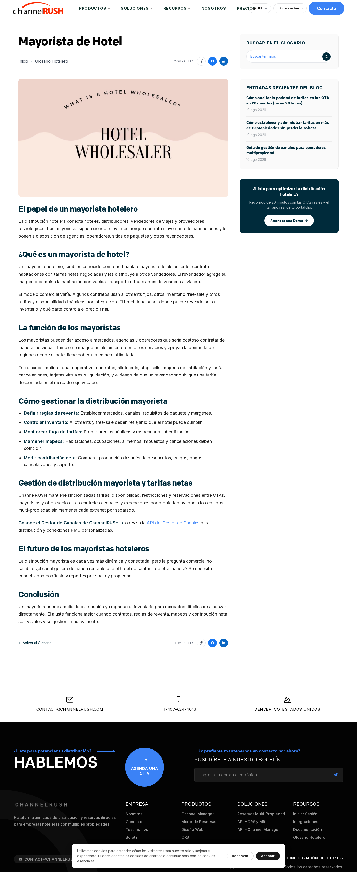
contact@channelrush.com (69, 709)
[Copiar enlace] (201, 61)
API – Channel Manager (258, 829)
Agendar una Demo (286, 220)
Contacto (326, 8)
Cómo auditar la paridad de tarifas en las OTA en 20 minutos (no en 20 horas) (287, 100)
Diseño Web (192, 829)
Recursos (175, 8)
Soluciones (135, 8)
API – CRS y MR (251, 821)
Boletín (132, 837)
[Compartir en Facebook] (212, 61)
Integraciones (305, 821)
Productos (92, 8)
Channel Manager (197, 814)
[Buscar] (326, 56)
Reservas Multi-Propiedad (261, 814)
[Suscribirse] (335, 775)
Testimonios (137, 829)
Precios (246, 8)
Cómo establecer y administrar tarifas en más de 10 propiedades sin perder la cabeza (287, 125)
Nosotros (213, 8)
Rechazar (240, 856)
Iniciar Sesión (305, 814)
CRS (185, 837)
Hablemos (56, 761)
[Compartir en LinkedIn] (223, 61)
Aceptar (268, 856)
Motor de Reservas (198, 821)
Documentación (307, 829)
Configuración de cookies (314, 858)
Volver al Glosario (37, 643)
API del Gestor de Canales (173, 522)
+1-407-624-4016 (178, 709)
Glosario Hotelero (51, 61)
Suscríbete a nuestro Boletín (237, 759)
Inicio (23, 61)
